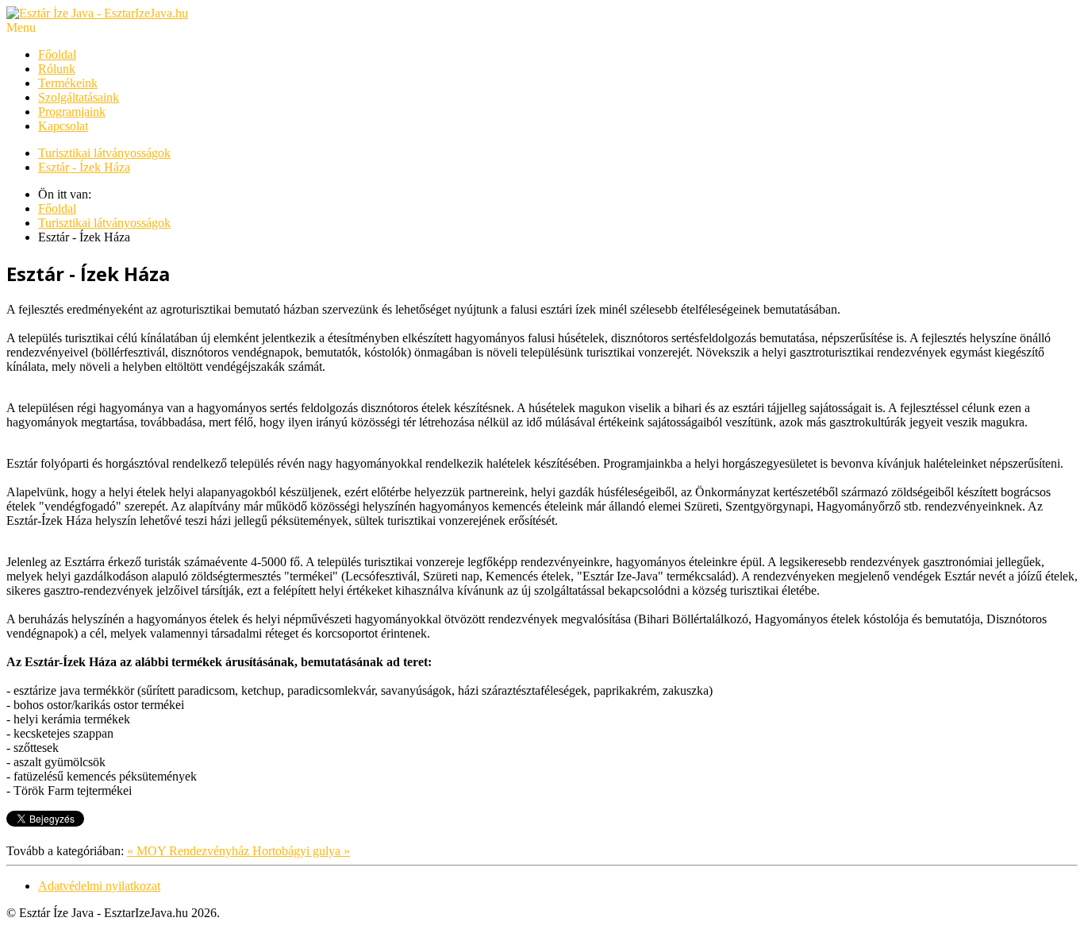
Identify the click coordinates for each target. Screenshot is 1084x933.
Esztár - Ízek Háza (84, 167)
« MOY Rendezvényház (189, 851)
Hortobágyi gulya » (301, 851)
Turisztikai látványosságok (104, 153)
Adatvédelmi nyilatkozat (99, 886)
